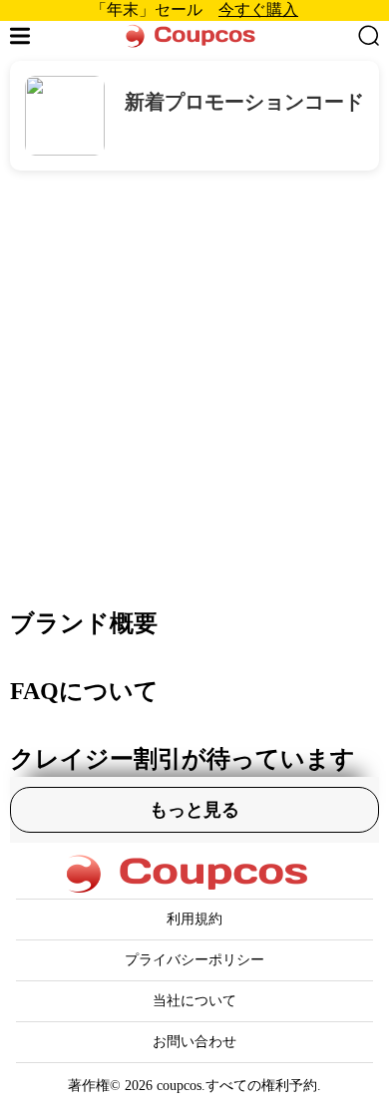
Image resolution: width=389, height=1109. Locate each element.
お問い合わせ (194, 1041)
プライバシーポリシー (194, 959)
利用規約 (194, 919)
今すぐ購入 (258, 9)
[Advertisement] (194, 375)
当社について (194, 1000)
